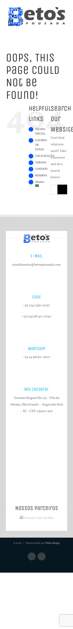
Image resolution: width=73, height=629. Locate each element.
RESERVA (41, 175)
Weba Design (52, 543)
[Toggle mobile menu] (65, 31)
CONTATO (41, 169)
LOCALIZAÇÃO (44, 156)
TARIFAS (40, 162)
